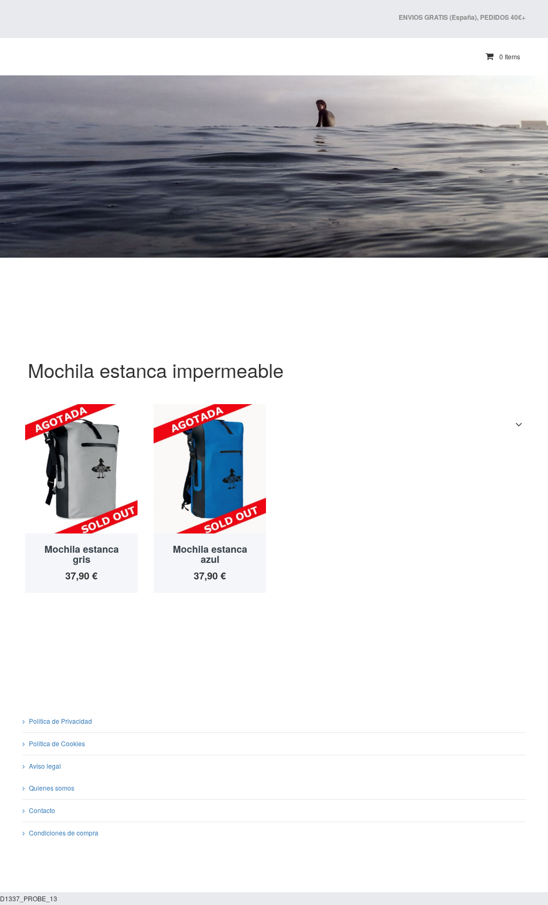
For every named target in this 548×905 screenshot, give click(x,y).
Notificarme (81, 463)
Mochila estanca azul (210, 554)
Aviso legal (45, 765)
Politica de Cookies (57, 743)
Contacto (42, 810)
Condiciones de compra (63, 832)
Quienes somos (51, 787)
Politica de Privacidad (60, 720)
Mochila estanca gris (81, 554)
